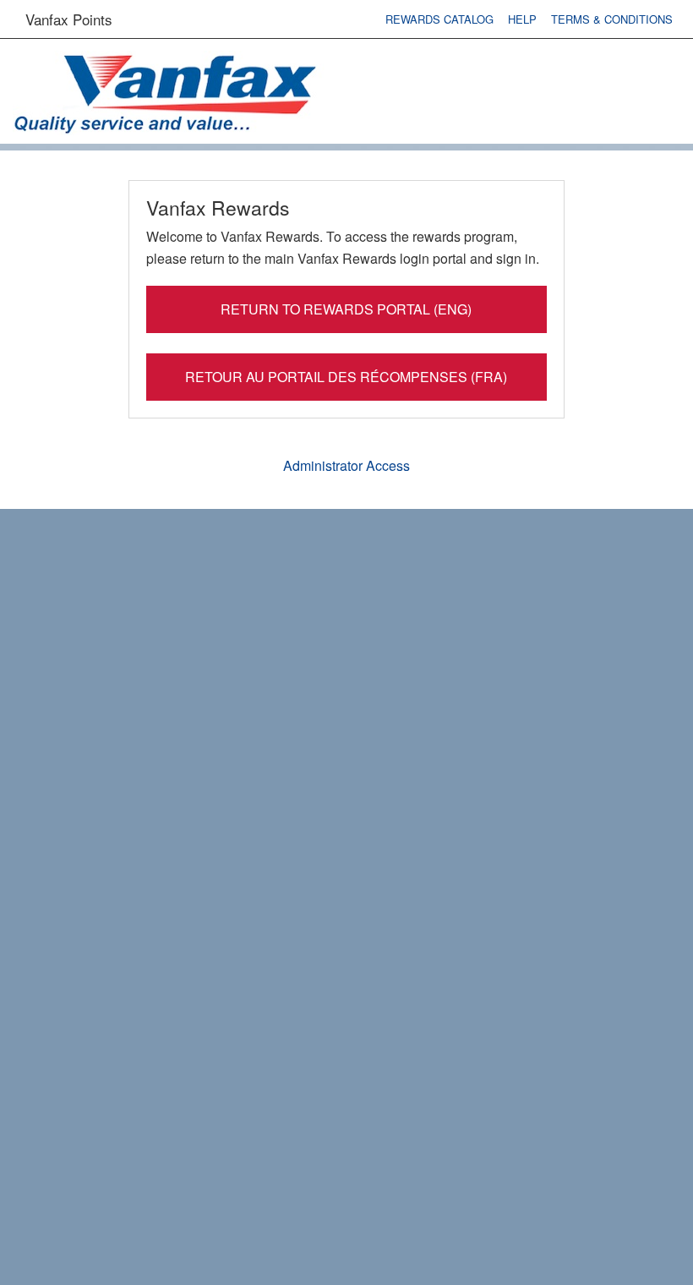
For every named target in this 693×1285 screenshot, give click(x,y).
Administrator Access (346, 465)
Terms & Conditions (612, 19)
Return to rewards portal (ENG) (346, 309)
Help (522, 19)
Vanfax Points (68, 19)
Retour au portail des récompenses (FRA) (346, 376)
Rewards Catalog (439, 19)
